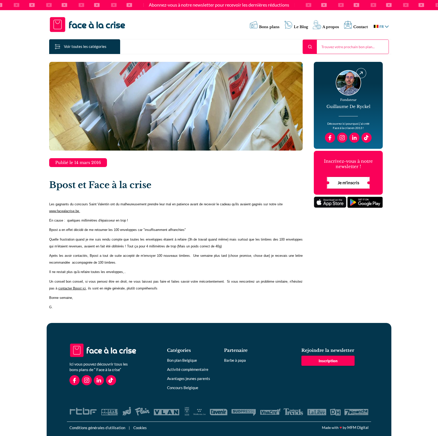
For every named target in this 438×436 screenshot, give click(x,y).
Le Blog (301, 27)
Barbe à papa (235, 360)
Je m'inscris (348, 182)
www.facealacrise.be (64, 211)
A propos (330, 27)
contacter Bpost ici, (72, 288)
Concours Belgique (182, 387)
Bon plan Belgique (182, 360)
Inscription (328, 360)
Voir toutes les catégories (85, 46)
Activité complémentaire (187, 369)
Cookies (140, 427)
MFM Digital (358, 427)
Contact (360, 27)
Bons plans (269, 27)
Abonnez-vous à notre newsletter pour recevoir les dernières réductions (219, 5)
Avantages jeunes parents (188, 378)
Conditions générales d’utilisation (97, 427)
